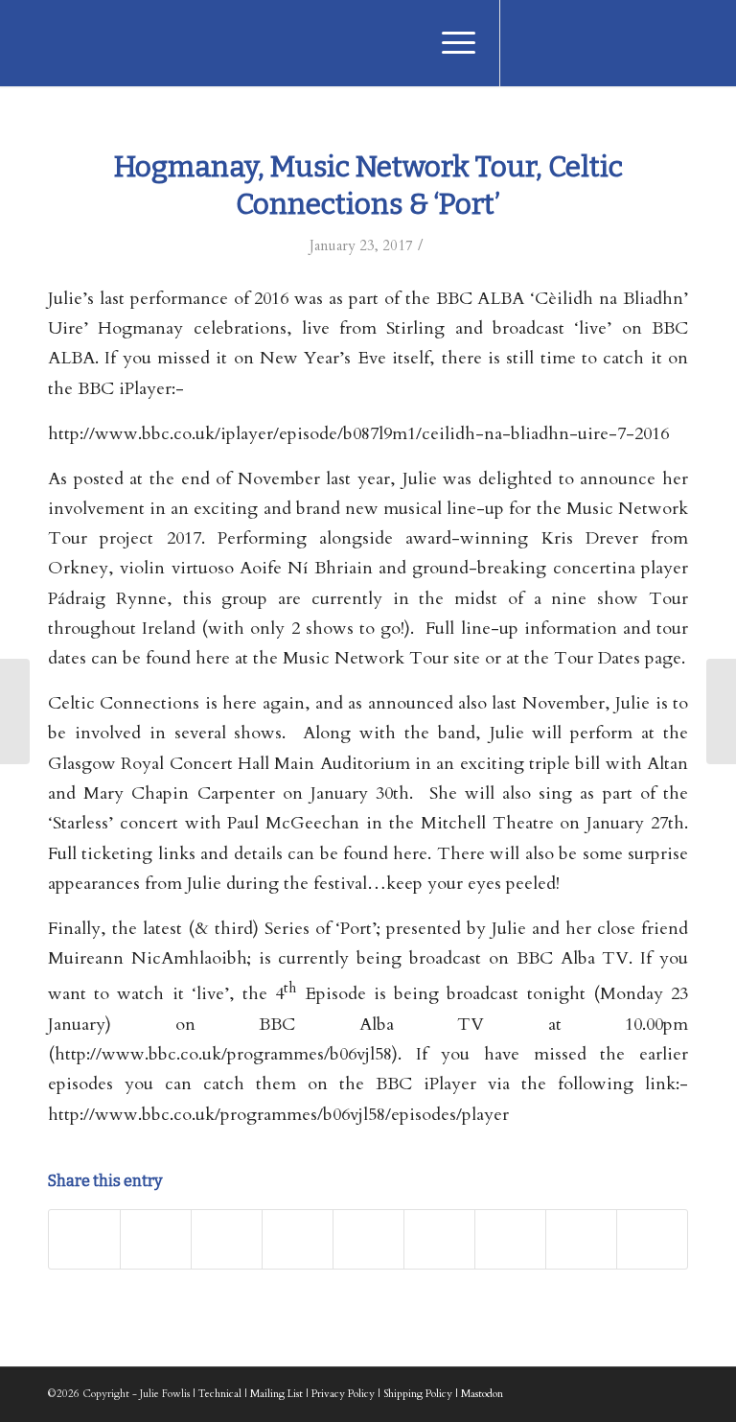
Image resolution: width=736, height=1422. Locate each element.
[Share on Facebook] (84, 1239)
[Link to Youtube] (587, 43)
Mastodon (482, 1394)
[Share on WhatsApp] (227, 1239)
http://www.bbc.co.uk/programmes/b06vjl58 (223, 1054)
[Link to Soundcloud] (645, 43)
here (410, 854)
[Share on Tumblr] (439, 1239)
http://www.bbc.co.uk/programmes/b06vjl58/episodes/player (278, 1115)
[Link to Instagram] (616, 43)
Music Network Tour (365, 658)
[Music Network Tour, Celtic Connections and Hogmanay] (15, 711)
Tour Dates (597, 658)
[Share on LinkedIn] (368, 1239)
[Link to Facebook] (530, 43)
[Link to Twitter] (558, 43)
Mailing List (276, 1394)
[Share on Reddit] (581, 1239)
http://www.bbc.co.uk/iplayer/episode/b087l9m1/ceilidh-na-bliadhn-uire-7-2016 (358, 434)
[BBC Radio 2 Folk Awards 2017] (721, 711)
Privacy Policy (343, 1394)
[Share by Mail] (652, 1239)
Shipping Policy (417, 1394)
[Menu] (449, 43)
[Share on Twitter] (156, 1239)
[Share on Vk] (510, 1239)
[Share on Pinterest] (298, 1239)
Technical (220, 1394)
